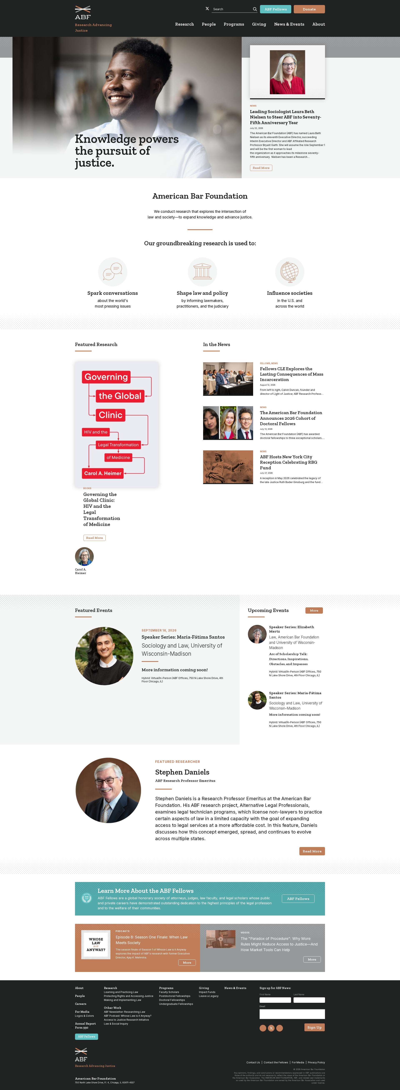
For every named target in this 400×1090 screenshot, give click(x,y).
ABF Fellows (298, 898)
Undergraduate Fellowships (176, 1003)
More (314, 610)
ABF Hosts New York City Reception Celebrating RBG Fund (288, 462)
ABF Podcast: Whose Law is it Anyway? (127, 1015)
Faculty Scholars (169, 992)
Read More (94, 538)
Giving (204, 988)
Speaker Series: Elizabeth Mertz (291, 629)
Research (110, 988)
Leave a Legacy (209, 996)
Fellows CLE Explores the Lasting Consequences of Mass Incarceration (291, 374)
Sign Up (315, 1027)
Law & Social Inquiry (116, 1023)
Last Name (299, 994)
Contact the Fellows (276, 1062)
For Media (82, 1012)
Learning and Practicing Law (121, 992)
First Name (265, 994)
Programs (166, 988)
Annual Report (85, 1023)
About (79, 988)
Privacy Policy (316, 1062)
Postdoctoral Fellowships (174, 996)
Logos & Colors (84, 1015)
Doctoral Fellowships (172, 1000)
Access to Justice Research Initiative (126, 1019)
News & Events (235, 988)
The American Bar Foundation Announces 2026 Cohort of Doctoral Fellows (291, 418)
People (80, 996)
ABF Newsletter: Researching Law (124, 1011)
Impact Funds (207, 992)
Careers (80, 1004)
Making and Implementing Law (122, 1000)
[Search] (254, 9)
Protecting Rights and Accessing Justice (128, 996)
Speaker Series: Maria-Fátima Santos (183, 637)
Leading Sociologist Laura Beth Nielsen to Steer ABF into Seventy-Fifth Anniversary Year (285, 117)
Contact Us (253, 1062)
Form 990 (81, 1027)
